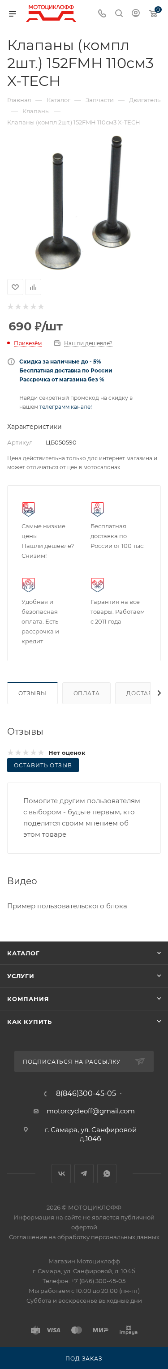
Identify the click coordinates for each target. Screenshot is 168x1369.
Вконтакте (61, 1173)
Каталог (23, 953)
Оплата (86, 693)
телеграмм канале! (65, 406)
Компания (28, 998)
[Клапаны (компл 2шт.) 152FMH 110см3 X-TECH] (84, 203)
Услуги (20, 976)
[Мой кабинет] (136, 14)
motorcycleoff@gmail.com (91, 1111)
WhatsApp (106, 1173)
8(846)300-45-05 (86, 1093)
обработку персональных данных (108, 1237)
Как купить (29, 1021)
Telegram (84, 1173)
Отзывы (32, 693)
